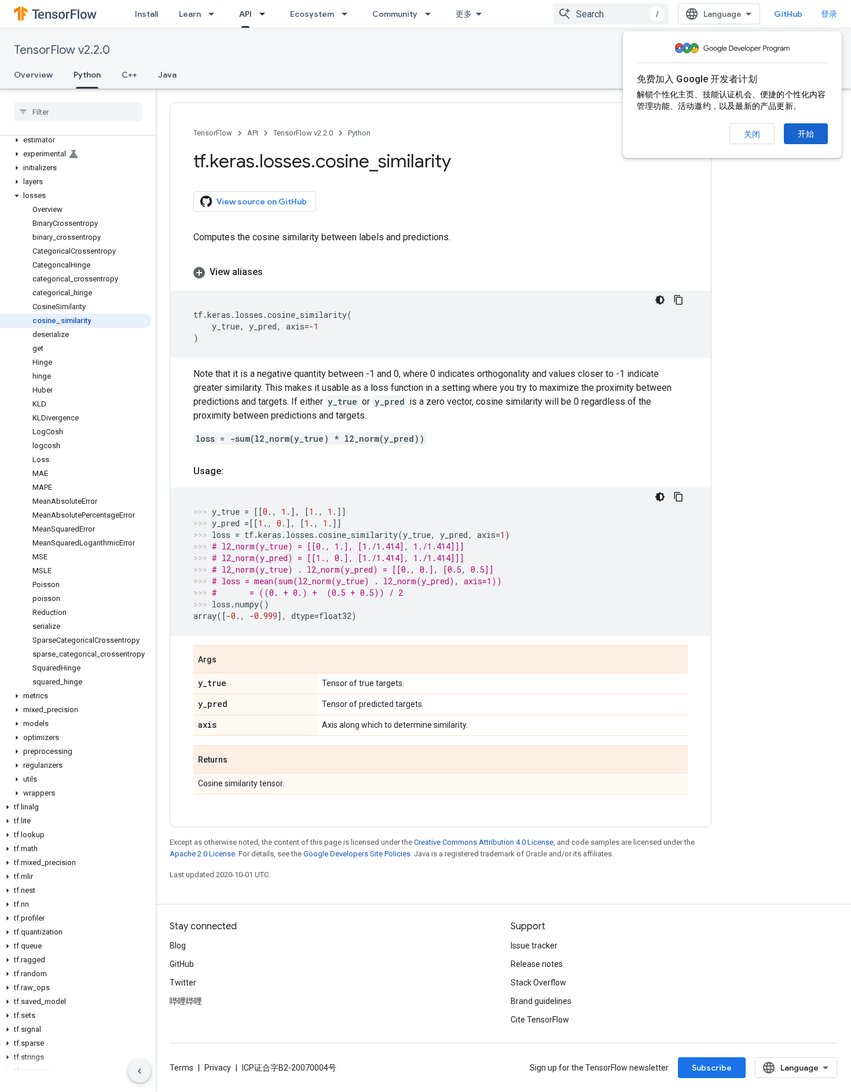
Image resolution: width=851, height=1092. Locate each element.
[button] (75, 140)
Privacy (217, 1067)
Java (167, 74)
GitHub (788, 14)
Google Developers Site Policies (356, 853)
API (245, 14)
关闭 (752, 134)
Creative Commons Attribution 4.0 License (483, 842)
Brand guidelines (541, 1001)
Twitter (183, 982)
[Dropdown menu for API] (266, 14)
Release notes (537, 964)
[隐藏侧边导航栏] (139, 1071)
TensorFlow (212, 133)
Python (87, 74)
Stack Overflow (538, 982)
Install (146, 14)
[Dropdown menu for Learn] (215, 14)
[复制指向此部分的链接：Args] (228, 660)
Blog (178, 945)
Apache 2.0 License (202, 853)
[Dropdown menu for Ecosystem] (348, 14)
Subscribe (712, 1067)
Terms (181, 1067)
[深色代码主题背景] (660, 300)
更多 (464, 14)
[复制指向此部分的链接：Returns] (239, 760)
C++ (129, 74)
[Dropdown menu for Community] (431, 14)
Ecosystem (312, 14)
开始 (806, 134)
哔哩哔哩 (186, 1001)
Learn (190, 14)
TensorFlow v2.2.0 (62, 50)
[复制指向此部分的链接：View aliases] (274, 272)
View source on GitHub (262, 201)
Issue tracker (534, 945)
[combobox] (611, 13)
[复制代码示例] (678, 300)
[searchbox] (78, 111)
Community (394, 14)
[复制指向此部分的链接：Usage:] (235, 471)
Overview (33, 74)
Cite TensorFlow (540, 1019)
